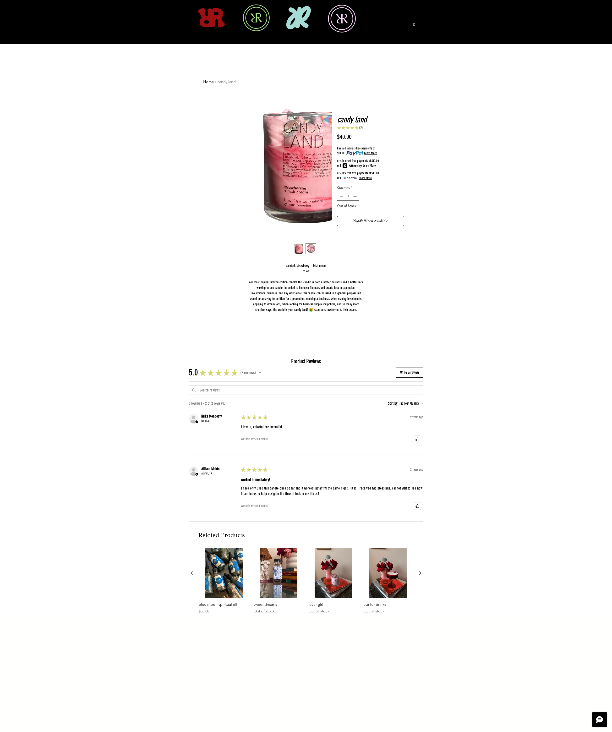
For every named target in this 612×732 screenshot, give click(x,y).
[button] (414, 23)
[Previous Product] (192, 573)
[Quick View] (224, 573)
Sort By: (393, 403)
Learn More (370, 153)
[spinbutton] (348, 196)
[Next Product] (420, 573)
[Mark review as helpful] (417, 439)
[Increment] (355, 196)
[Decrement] (341, 196)
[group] (306, 581)
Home (208, 81)
